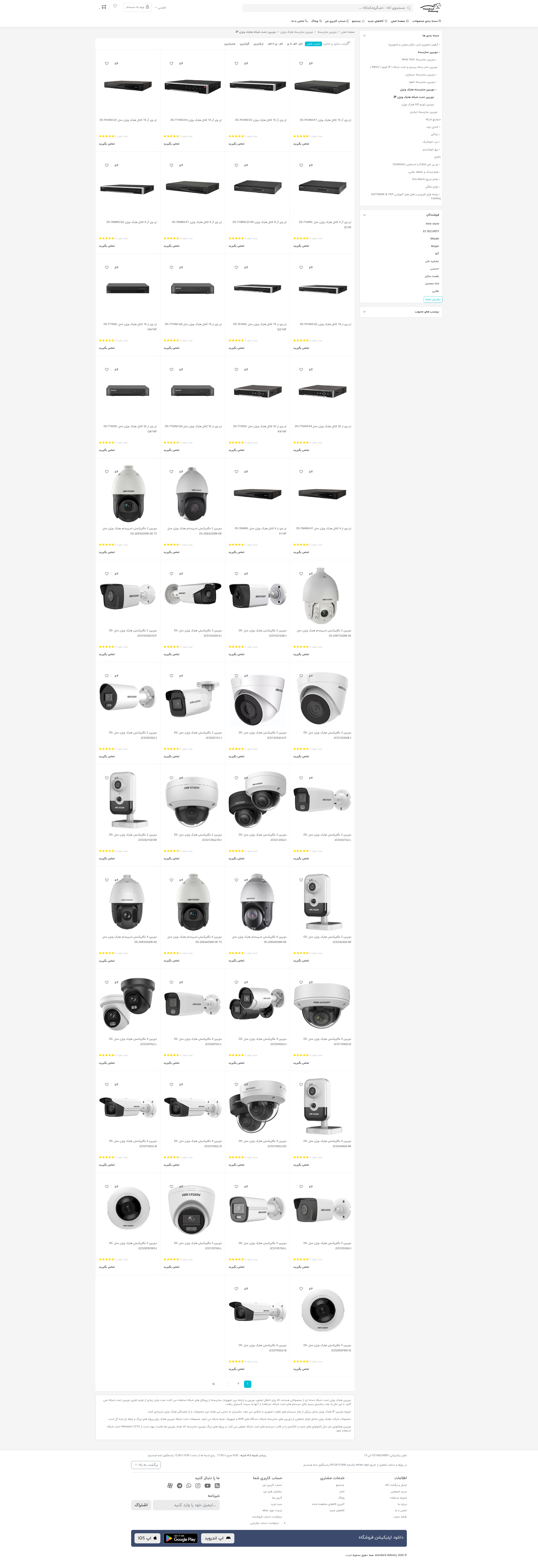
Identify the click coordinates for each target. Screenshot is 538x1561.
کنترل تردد (432, 127)
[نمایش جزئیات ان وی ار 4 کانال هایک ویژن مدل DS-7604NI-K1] (322, 494)
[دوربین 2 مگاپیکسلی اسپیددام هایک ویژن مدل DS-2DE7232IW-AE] (322, 596)
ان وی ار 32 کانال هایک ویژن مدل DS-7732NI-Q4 (193, 426)
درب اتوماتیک (430, 142)
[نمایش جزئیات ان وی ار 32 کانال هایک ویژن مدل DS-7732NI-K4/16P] (257, 391)
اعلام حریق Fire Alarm (425, 179)
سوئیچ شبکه (433, 119)
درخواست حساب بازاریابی (264, 1523)
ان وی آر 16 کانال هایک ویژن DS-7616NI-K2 (260, 120)
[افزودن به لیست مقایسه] (310, 64)
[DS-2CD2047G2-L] (193, 1004)
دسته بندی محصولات (425, 21)
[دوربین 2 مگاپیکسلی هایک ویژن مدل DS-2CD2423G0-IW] (322, 902)
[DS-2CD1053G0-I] (322, 1208)
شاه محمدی (432, 284)
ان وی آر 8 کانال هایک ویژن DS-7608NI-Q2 (132, 222)
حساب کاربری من (335, 21)
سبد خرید (276, 1504)
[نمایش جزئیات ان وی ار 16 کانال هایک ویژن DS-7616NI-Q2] (322, 289)
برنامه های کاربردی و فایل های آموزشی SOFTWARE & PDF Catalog (406, 197)
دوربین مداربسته (428, 52)
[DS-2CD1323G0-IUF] (257, 698)
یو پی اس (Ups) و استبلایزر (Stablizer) (416, 164)
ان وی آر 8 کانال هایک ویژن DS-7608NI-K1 (197, 222)
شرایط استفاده (398, 1498)
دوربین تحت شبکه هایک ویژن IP (414, 97)
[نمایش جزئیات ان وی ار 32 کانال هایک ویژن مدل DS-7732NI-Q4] (193, 391)
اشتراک (141, 1505)
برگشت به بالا (148, 1465)
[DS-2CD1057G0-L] (257, 1208)
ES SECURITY (431, 231)
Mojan (435, 246)
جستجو (356, 21)
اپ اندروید (215, 1538)
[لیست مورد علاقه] (115, 7)
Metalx (434, 239)
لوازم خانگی (432, 187)
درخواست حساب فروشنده (267, 1517)
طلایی (435, 291)
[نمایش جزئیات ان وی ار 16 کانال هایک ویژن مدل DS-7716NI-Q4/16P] (128, 289)
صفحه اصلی (398, 21)
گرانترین (244, 44)
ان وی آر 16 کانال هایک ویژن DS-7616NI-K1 (325, 120)
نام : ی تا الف (275, 44)
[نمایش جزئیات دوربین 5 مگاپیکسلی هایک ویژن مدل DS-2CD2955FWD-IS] (322, 1311)
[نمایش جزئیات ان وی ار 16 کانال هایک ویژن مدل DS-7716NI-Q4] (193, 289)
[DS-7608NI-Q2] (128, 187)
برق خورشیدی (431, 149)
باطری (437, 157)
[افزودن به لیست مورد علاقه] (301, 64)
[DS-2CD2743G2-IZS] (257, 1106)
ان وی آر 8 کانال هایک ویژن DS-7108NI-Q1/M (259, 222)
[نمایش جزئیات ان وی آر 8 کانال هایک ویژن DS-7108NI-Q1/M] (257, 187)
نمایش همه (433, 299)
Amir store (432, 224)
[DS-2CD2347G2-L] (128, 1004)
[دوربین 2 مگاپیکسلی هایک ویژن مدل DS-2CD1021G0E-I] (257, 596)
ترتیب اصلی (313, 44)
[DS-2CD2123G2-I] (257, 800)
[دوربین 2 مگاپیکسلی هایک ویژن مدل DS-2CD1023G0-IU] (193, 596)
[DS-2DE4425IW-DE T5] (193, 902)
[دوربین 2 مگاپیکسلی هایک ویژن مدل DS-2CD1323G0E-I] (322, 698)
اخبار (341, 1492)
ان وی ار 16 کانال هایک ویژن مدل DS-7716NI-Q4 (193, 324)
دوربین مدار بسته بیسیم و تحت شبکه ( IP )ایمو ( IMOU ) (403, 67)
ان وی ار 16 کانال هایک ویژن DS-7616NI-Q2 (325, 324)
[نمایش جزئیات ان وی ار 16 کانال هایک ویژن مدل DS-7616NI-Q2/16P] (257, 289)
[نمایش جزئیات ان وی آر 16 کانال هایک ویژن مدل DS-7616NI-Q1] (128, 85)
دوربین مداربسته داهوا (422, 82)
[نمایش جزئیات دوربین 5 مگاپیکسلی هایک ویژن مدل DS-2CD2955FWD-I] (128, 1208)
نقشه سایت (400, 1517)
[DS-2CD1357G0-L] (193, 1208)
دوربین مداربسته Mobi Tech (419, 60)
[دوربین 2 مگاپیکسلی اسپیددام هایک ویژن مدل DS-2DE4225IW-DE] (193, 494)
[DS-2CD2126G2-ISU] (193, 800)
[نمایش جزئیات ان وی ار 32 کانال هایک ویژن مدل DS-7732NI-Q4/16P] (128, 391)
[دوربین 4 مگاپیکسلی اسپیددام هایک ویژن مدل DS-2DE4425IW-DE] (257, 902)
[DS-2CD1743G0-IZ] (322, 1004)
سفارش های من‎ (272, 1492)
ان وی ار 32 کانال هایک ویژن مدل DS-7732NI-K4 (323, 426)
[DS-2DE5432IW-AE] (128, 902)
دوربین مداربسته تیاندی (423, 112)
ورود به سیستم (135, 7)
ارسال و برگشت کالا (396, 1485)
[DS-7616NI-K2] (257, 85)
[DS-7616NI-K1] (322, 85)
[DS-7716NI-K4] (193, 85)
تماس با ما (297, 21)
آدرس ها (277, 1498)
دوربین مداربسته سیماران (421, 75)
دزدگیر (435, 134)
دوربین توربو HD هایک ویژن (417, 105)
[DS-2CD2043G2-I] (257, 1004)
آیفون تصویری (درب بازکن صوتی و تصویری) (414, 45)
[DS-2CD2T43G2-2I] (193, 1106)
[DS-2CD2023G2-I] (128, 698)
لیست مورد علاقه (272, 1510)
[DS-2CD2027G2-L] (322, 800)
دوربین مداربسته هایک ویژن (417, 90)
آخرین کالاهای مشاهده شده (328, 1504)
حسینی (434, 269)
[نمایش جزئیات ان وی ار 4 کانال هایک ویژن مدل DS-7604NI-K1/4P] (257, 494)
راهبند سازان (432, 276)
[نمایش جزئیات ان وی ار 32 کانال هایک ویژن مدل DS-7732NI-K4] (322, 391)
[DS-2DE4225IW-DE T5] (128, 494)
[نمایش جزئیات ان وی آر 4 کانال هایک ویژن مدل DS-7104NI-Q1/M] (322, 187)
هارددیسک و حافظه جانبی (423, 172)
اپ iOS (145, 1538)
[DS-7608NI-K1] (193, 187)
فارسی (161, 8)
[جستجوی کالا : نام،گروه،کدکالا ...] (408, 8)
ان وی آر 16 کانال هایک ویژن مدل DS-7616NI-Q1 (128, 120)
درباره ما (402, 1504)
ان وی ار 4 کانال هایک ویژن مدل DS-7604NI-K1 (323, 528)
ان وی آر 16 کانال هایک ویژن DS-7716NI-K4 (196, 120)
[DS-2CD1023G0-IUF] (128, 596)
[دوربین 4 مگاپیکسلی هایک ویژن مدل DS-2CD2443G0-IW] (322, 1106)
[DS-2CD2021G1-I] (193, 698)
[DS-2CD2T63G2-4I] (257, 1311)
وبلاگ (314, 21)
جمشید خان (432, 261)
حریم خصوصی (399, 1492)
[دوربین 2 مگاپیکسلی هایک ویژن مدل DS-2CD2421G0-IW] (128, 800)
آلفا (437, 254)
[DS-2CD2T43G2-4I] (128, 1106)
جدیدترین (230, 44)
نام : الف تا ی (294, 44)
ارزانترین (258, 44)
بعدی (214, 1384)
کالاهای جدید (376, 21)
